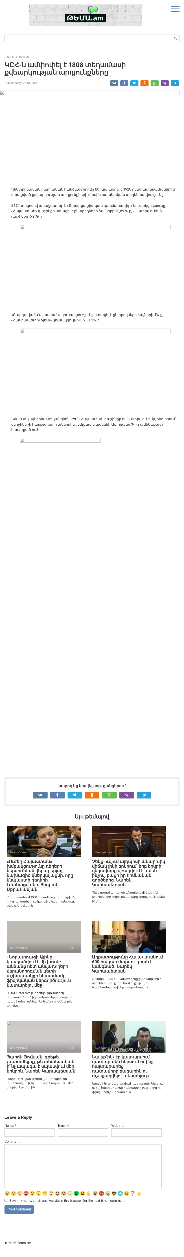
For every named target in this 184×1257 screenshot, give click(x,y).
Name (10, 1125)
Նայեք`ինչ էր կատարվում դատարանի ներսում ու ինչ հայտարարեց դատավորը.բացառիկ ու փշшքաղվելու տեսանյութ (122, 1066)
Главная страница (16, 56)
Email (63, 1125)
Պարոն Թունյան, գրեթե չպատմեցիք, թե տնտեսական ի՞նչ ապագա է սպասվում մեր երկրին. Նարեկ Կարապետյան (41, 1064)
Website (118, 1125)
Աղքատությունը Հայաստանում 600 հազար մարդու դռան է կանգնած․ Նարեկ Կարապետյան (127, 964)
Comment (12, 1141)
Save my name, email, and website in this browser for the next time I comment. (67, 1201)
